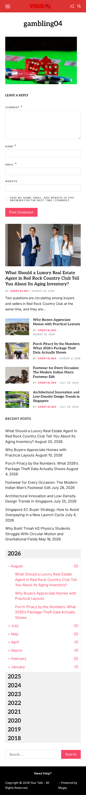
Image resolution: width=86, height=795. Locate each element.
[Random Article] (72, 6)
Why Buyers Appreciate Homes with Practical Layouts (56, 322)
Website (11, 181)
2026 (14, 553)
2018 (14, 738)
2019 (14, 729)
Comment (14, 107)
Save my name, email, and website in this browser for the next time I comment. (42, 199)
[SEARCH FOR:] (31, 755)
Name (10, 146)
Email (11, 164)
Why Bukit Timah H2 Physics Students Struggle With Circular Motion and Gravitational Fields (37, 533)
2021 (14, 711)
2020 (14, 720)
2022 (14, 703)
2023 (14, 694)
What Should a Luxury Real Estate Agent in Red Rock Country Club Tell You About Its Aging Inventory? (42, 278)
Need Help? (43, 773)
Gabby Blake (19, 290)
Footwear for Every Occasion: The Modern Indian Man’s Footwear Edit (56, 372)
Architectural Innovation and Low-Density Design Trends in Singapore (56, 396)
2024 (14, 685)
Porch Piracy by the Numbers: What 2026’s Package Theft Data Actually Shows (56, 348)
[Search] (79, 6)
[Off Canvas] (7, 6)
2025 (14, 676)
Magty (62, 788)
